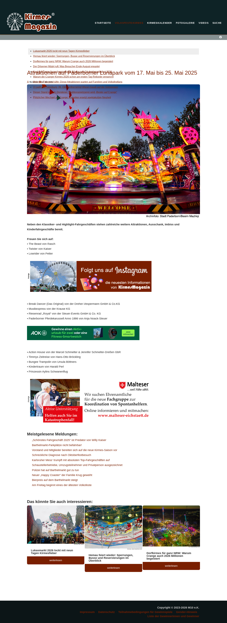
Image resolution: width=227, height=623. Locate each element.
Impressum (87, 612)
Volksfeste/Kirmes (129, 23)
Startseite (103, 23)
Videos (204, 23)
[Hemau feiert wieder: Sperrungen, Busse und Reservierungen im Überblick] (113, 528)
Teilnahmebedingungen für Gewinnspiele (145, 612)
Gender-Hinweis (186, 612)
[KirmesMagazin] (32, 22)
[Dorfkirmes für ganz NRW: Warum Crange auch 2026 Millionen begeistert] (171, 526)
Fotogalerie (185, 23)
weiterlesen (55, 560)
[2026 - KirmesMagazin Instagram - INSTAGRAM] (89, 276)
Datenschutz (106, 612)
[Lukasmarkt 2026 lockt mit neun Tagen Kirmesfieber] (55, 525)
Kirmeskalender (159, 23)
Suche (217, 23)
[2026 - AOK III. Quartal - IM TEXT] (83, 332)
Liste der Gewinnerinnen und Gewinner (173, 616)
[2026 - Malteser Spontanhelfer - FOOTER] (89, 400)
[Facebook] (220, 37)
